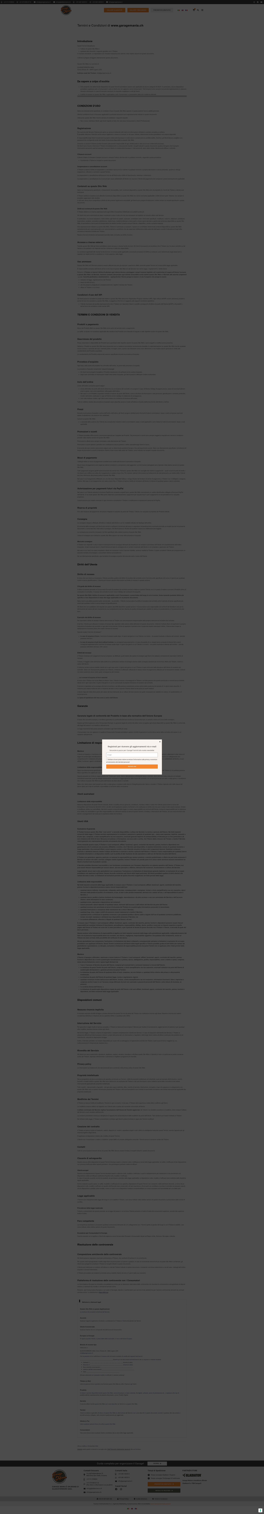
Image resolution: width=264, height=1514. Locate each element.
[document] (132, 757)
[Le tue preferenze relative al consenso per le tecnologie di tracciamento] (260, 1510)
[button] (160, 741)
